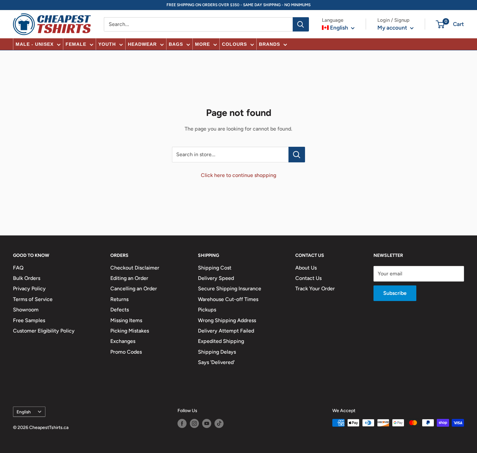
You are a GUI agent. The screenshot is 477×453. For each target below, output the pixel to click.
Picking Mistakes (129, 331)
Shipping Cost (214, 268)
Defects (119, 310)
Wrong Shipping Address (227, 320)
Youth (107, 44)
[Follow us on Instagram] (194, 423)
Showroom (26, 310)
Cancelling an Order (133, 288)
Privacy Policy (29, 288)
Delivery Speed (216, 278)
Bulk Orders (26, 278)
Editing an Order (129, 278)
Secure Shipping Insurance (229, 288)
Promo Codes (126, 352)
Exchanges (122, 341)
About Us (306, 268)
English (24, 411)
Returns (119, 299)
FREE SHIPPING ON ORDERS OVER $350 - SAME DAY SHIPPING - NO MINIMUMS (238, 5)
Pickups (207, 310)
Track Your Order (315, 288)
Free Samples (29, 320)
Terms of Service (33, 299)
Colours (234, 44)
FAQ (18, 268)
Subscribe (395, 293)
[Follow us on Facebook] (182, 423)
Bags (176, 44)
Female (76, 44)
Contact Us (308, 278)
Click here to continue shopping (238, 175)
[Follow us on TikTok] (219, 423)
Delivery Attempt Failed (226, 331)
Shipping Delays (217, 352)
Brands (269, 44)
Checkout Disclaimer (134, 268)
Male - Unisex (35, 44)
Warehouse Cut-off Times (228, 299)
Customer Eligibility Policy (44, 331)
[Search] (301, 24)
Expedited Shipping (221, 341)
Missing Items (126, 320)
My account (393, 27)
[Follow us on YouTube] (206, 423)
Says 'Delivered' (216, 362)
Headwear (142, 44)
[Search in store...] (296, 154)
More (202, 44)
